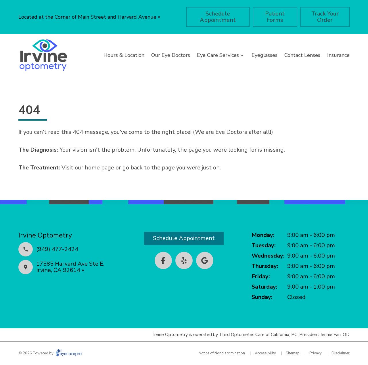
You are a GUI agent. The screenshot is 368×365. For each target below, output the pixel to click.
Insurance (338, 55)
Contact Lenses (302, 55)
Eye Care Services (218, 55)
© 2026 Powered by (36, 353)
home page (99, 167)
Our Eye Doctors (170, 55)
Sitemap (293, 353)
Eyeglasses (264, 55)
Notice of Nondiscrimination (222, 353)
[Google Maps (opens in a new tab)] (204, 260)
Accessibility (265, 353)
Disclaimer (340, 353)
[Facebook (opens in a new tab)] (163, 260)
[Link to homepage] (43, 55)
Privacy (315, 353)
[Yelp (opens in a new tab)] (184, 260)
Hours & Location (123, 55)
